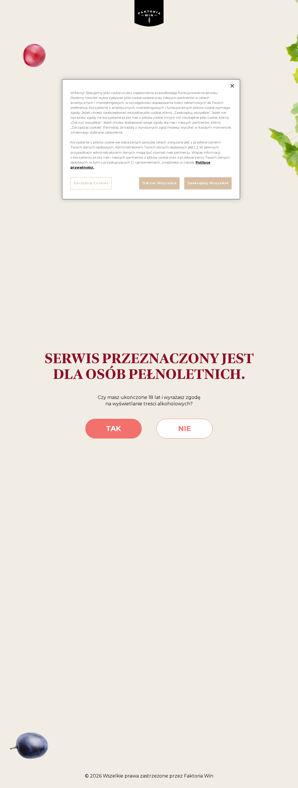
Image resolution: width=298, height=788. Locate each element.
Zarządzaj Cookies (91, 183)
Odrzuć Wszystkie (159, 183)
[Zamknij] (232, 85)
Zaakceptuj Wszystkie (207, 183)
